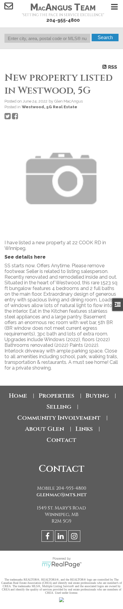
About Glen (44, 429)
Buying (97, 396)
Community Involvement (59, 418)
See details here (25, 257)
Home (18, 396)
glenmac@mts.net (61, 495)
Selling (58, 407)
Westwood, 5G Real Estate (49, 106)
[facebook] (48, 537)
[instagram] (75, 537)
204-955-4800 (63, 20)
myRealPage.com (61, 565)
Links (84, 429)
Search (105, 37)
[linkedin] (61, 537)
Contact (61, 440)
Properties (56, 396)
